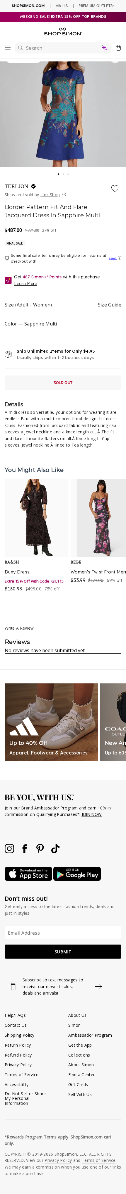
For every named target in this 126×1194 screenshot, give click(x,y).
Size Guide (109, 304)
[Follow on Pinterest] (40, 851)
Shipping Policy (19, 1035)
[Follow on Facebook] (25, 851)
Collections (79, 1055)
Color (31, 324)
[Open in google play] (77, 879)
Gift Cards (78, 1084)
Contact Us (16, 1025)
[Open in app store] (29, 879)
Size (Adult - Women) (63, 304)
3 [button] (68, 172)
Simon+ (76, 1025)
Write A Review (19, 628)
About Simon (81, 1064)
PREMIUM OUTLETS (96, 5)
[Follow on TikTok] (55, 851)
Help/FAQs (15, 1015)
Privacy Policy (18, 1064)
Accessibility (16, 1084)
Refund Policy (18, 1055)
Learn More (25, 283)
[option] (36, 539)
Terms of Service (21, 1074)
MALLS (61, 5)
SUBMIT (63, 951)
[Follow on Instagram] (10, 851)
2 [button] (63, 172)
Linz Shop (50, 194)
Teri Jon (17, 186)
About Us (77, 1015)
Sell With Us (80, 1094)
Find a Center (81, 1074)
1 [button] (58, 172)
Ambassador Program (90, 1035)
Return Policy (18, 1045)
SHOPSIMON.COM (28, 5)
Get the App (80, 1045)
